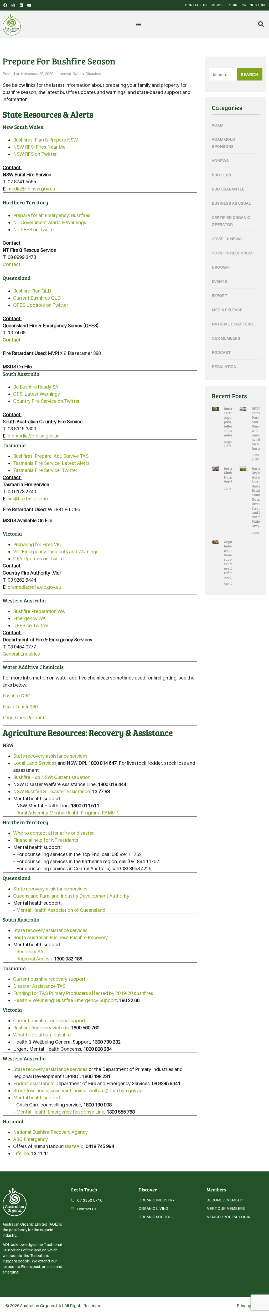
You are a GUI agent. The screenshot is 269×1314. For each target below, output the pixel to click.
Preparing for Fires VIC (37, 544)
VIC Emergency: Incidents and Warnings (56, 551)
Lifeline (21, 1153)
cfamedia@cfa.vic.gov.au (34, 587)
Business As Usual (231, 203)
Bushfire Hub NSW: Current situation (51, 777)
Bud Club (221, 174)
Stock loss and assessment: (43, 1090)
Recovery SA (29, 951)
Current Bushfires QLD (37, 298)
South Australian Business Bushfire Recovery (60, 937)
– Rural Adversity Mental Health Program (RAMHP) (66, 812)
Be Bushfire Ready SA (35, 387)
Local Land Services (34, 763)
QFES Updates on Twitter (40, 305)
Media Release (227, 309)
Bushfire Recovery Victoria (41, 1027)
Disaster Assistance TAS (39, 986)
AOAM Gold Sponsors (223, 143)
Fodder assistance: (33, 1083)
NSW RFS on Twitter (35, 154)
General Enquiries (21, 654)
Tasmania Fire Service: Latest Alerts (51, 463)
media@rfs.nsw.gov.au (31, 189)
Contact (11, 264)
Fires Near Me (50, 147)
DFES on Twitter (30, 625)
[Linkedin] (21, 5)
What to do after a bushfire (42, 1035)
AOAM (217, 125)
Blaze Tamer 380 (20, 706)
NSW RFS (23, 147)
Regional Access (34, 958)
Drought (221, 267)
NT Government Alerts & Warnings (49, 222)
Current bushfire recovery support (49, 979)
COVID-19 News (227, 238)
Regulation (224, 366)
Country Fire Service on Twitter (46, 401)
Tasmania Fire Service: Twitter (45, 470)
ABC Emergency (30, 1139)
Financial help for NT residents (45, 840)
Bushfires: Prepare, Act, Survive (46, 456)
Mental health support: (37, 1097)
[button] (138, 24)
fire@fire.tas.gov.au (28, 498)
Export (219, 295)
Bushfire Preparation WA (39, 611)
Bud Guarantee (228, 189)
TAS (84, 456)
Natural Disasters (87, 73)
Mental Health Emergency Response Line (60, 1112)
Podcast (221, 352)
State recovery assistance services (50, 756)
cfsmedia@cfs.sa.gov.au (34, 436)
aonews (64, 73)
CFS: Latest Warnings (36, 394)
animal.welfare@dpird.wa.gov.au (108, 1090)
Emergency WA (29, 618)
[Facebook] (5, 5)
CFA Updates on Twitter (39, 558)
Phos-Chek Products (25, 717)
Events (219, 281)
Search (249, 74)
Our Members (226, 338)
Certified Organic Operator (231, 221)
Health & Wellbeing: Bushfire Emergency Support (65, 1000)
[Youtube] (29, 5)
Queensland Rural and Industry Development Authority (71, 896)
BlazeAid (74, 1146)
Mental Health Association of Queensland (60, 910)
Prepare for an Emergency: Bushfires (51, 215)
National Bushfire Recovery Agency (50, 1132)
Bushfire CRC (16, 695)
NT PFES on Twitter (34, 229)
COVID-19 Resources (233, 252)
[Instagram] (13, 5)
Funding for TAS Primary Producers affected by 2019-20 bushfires (83, 993)
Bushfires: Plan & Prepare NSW (45, 140)
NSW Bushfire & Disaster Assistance (51, 791)
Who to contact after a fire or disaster (53, 833)
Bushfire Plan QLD (32, 291)
